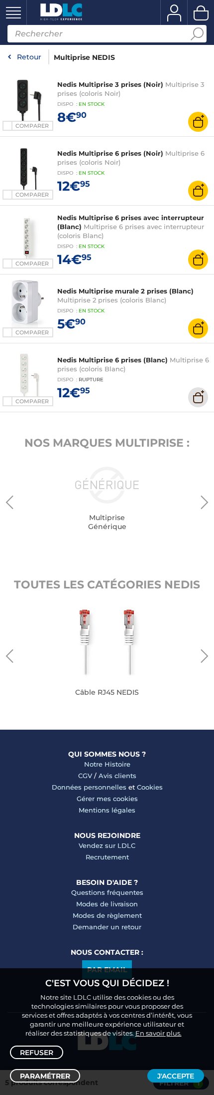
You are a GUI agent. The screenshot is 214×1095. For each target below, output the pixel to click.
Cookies (150, 787)
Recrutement (107, 857)
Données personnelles (89, 787)
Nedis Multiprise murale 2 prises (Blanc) (125, 291)
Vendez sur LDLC (107, 845)
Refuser (36, 1052)
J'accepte (175, 1076)
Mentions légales (107, 810)
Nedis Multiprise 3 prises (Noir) (110, 84)
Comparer (32, 125)
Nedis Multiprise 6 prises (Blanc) (112, 360)
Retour (29, 56)
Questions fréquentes (107, 892)
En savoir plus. (158, 1033)
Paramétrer (45, 1076)
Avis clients (117, 776)
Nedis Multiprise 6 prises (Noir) (110, 153)
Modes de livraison (107, 904)
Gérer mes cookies (107, 799)
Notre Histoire (107, 764)
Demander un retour (107, 927)
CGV (85, 776)
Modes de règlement (107, 915)
